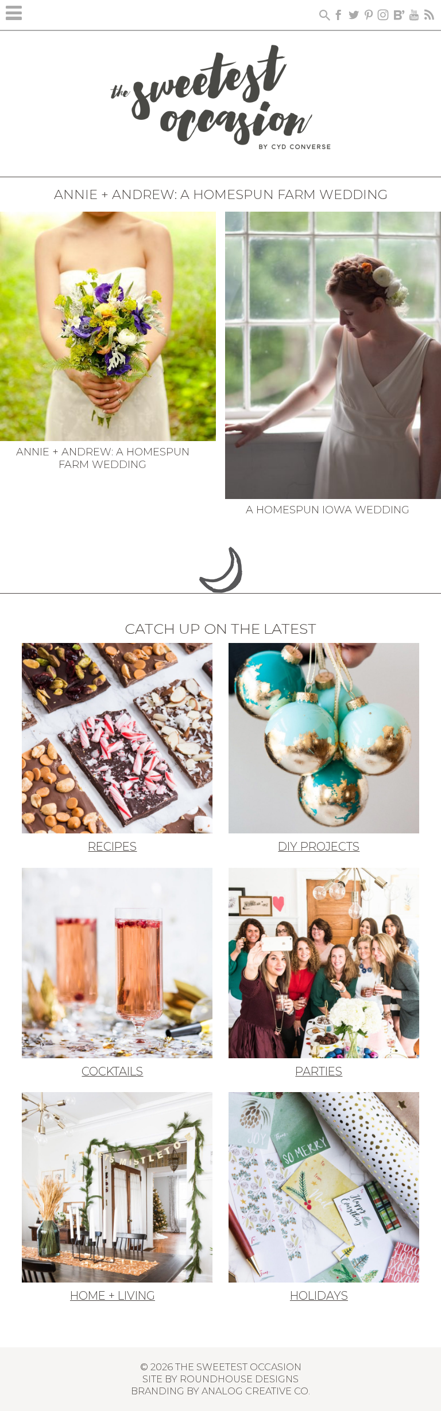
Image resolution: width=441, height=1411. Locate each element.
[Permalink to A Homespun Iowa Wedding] (333, 354)
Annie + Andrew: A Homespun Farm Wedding (102, 458)
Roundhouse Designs (239, 1379)
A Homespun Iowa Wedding (327, 510)
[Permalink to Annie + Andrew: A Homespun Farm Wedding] (108, 325)
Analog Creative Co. (256, 1391)
